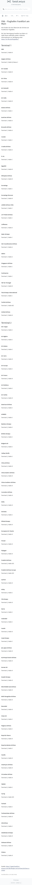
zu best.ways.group (16, 4)
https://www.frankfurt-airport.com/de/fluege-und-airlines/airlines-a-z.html (15, 868)
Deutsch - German (15, 882)
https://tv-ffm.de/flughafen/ (10, 39)
